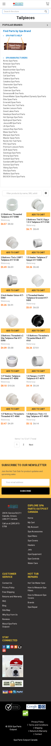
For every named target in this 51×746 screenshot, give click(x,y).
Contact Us (7, 583)
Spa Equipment (35, 554)
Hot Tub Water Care (36, 583)
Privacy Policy (8, 587)
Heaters (31, 545)
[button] (46, 193)
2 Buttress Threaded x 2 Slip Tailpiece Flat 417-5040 (12, 338)
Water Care (33, 563)
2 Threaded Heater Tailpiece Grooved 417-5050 (37, 297)
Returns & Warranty (38, 731)
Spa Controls (33, 559)
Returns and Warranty (12, 596)
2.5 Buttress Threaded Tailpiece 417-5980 (11, 215)
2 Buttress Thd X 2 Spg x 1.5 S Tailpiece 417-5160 (37, 220)
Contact (38, 734)
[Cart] (48, 4)
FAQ (4, 601)
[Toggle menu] (4, 4)
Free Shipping (8, 592)
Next (31, 444)
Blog (4, 605)
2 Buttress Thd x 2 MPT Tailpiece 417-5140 (12, 258)
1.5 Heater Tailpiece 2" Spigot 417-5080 (36, 258)
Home (30, 518)
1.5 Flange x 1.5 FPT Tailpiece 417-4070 (35, 377)
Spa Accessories (35, 531)
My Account (33, 527)
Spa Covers (33, 540)
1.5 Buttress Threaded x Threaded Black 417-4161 (37, 338)
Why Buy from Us (10, 615)
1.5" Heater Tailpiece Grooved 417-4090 (10, 377)
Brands (31, 602)
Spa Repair (33, 607)
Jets (30, 550)
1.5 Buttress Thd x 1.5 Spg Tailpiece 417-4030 (37, 415)
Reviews (6, 619)
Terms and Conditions (38, 725)
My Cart (31, 522)
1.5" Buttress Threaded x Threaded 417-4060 (12, 415)
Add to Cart (38, 214)
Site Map (6, 610)
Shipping (38, 728)
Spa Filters (32, 536)
